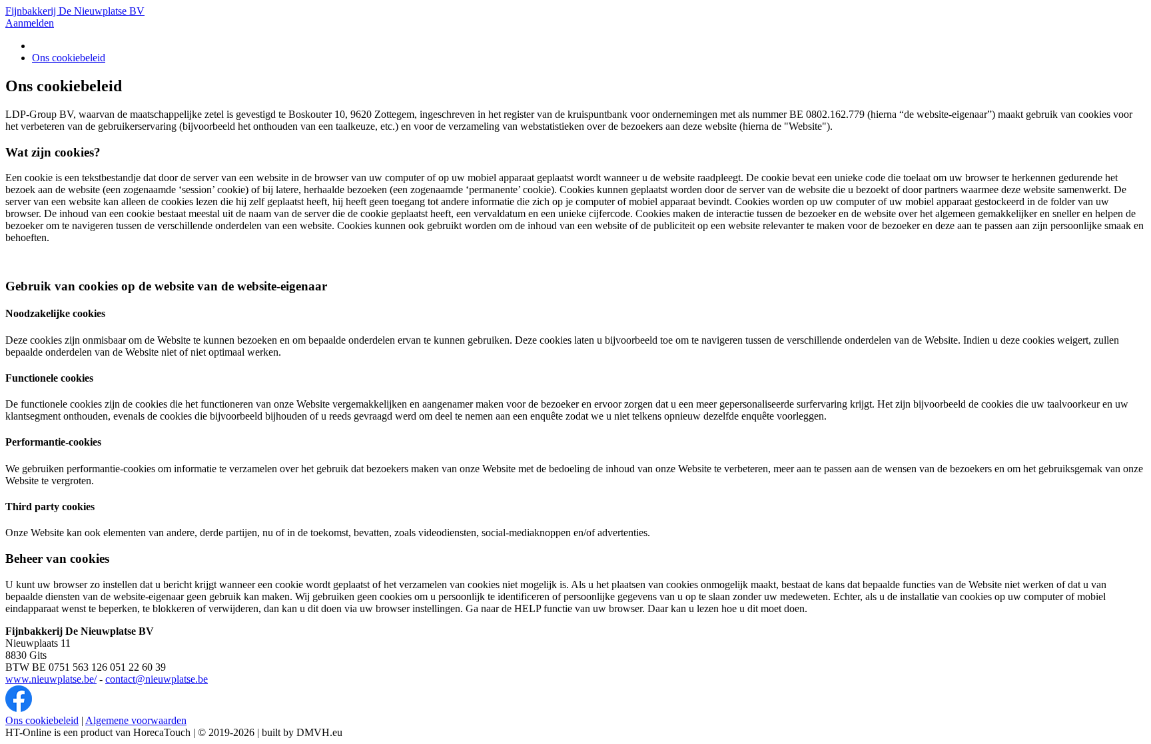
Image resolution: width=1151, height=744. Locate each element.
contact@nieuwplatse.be (156, 679)
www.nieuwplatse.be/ (51, 679)
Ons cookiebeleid (68, 57)
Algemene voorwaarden (136, 720)
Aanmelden (29, 23)
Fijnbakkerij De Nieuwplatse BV (75, 11)
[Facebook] (18, 708)
